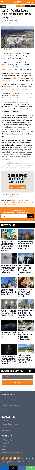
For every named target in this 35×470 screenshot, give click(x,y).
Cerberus (12, 95)
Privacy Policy (6, 440)
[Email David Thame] (17, 22)
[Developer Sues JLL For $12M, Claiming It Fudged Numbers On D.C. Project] (26, 309)
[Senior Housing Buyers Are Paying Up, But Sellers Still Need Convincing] (26, 288)
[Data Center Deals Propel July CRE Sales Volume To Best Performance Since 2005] (26, 332)
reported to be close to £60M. (22, 98)
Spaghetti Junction (8, 69)
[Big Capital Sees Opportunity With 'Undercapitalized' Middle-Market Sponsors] (9, 240)
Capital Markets (29, 6)
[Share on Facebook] (22, 468)
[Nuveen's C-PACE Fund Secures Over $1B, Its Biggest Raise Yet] (9, 309)
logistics (7, 87)
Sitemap (4, 446)
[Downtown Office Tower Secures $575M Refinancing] (9, 288)
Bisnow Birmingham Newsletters (16, 370)
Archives (4, 421)
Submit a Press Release (10, 405)
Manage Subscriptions (9, 424)
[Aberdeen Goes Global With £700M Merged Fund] (9, 332)
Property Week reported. (18, 89)
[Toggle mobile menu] (2, 2)
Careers (4, 408)
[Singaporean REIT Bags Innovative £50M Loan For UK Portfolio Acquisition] (26, 240)
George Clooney (19, 78)
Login (3, 449)
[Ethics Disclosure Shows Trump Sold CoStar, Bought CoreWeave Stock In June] (26, 265)
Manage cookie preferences (11, 453)
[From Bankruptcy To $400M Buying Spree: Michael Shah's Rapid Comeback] (9, 355)
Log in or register (17, 187)
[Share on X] (13, 468)
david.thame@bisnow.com (10, 197)
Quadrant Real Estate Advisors (11, 204)
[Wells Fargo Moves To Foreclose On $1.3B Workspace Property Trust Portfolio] (26, 355)
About (3, 399)
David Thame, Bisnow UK (8, 23)
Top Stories (5, 430)
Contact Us (5, 411)
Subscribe (30, 2)
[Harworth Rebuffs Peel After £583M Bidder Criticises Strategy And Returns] (9, 265)
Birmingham (20, 6)
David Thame (11, 195)
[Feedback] (18, 458)
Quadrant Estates (28, 202)
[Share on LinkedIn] (4, 468)
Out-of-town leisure (16, 202)
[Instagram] (14, 458)
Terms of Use (6, 443)
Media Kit (5, 402)
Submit (30, 216)
